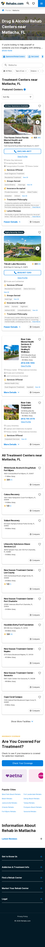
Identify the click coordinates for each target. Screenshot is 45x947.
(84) (39, 264)
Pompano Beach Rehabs (33, 807)
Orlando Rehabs (8, 807)
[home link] (3, 10)
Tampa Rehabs (29, 803)
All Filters (9, 71)
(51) (11, 480)
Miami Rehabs (7, 799)
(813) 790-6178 (28, 419)
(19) (11, 634)
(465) (39, 138)
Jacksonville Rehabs (9, 803)
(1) (10, 584)
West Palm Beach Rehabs (11, 794)
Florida (8, 10)
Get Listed (34, 56)
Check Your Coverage (22, 763)
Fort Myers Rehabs (9, 811)
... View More (35, 207)
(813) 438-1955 (28, 363)
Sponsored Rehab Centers (15, 56)
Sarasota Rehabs (30, 811)
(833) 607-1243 (24, 272)
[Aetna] (14, 775)
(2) (10, 506)
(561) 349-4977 (24, 151)
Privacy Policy (22, 916)
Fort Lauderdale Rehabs (33, 794)
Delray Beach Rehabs (32, 799)
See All (25, 177)
